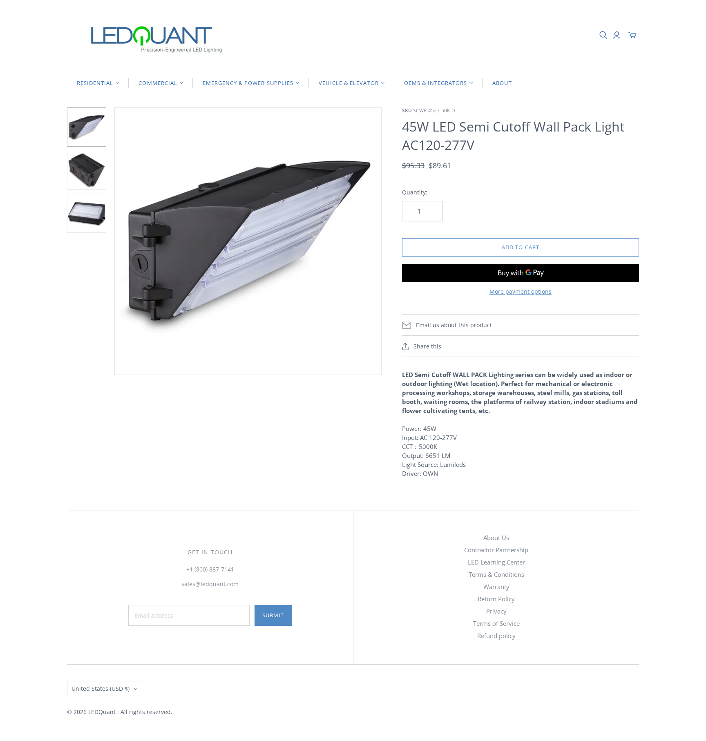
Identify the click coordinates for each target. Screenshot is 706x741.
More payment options (520, 291)
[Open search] (603, 35)
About (502, 83)
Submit (273, 615)
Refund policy (496, 636)
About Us (496, 537)
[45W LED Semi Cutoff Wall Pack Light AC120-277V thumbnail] (86, 127)
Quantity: (414, 192)
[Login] (616, 35)
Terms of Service (496, 623)
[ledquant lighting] (148, 35)
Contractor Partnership (496, 550)
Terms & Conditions (496, 574)
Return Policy (496, 599)
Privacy (496, 611)
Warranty (496, 587)
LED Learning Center (496, 562)
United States (100, 688)
